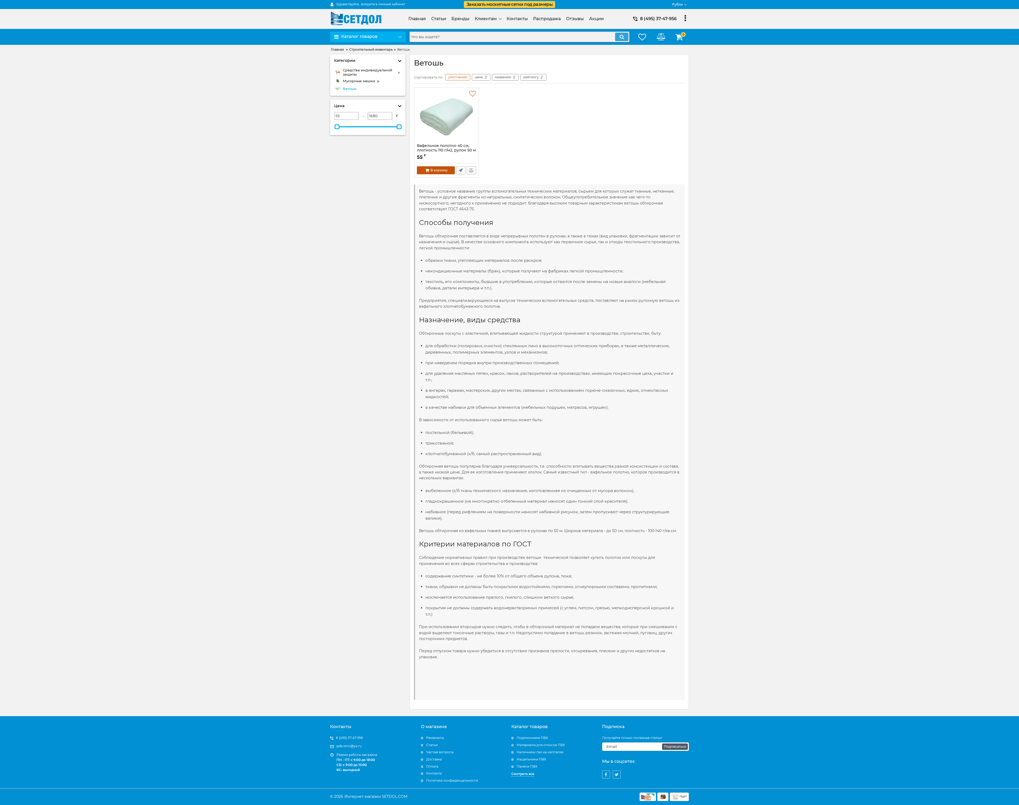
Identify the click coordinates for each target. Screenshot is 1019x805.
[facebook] (606, 774)
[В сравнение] (471, 170)
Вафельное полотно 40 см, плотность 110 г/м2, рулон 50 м (446, 150)
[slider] (337, 126)
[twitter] (617, 774)
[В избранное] (472, 93)
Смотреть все (522, 774)
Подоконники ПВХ (532, 738)
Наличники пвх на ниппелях (540, 752)
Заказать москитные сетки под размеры (509, 4)
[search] (621, 37)
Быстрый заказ (460, 170)
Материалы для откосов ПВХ (541, 745)
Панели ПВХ (527, 766)
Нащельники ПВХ (531, 759)
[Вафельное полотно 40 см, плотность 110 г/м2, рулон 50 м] (446, 116)
